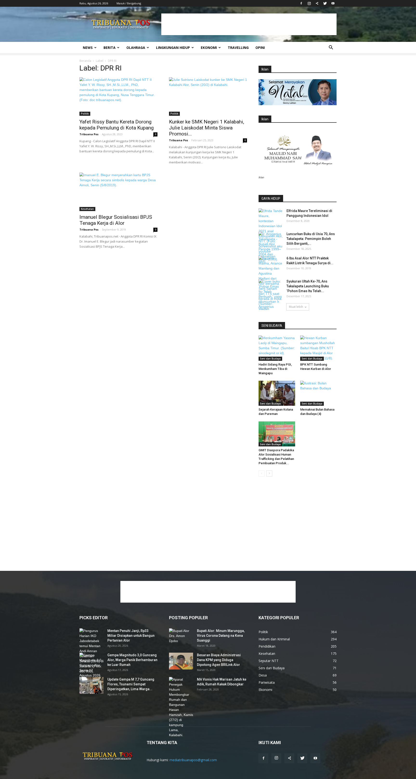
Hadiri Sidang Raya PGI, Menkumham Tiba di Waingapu (275, 369)
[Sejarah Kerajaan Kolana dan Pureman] (277, 393)
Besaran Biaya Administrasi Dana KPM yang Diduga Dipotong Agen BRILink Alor (219, 660)
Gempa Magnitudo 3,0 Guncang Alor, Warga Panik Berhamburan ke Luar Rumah (132, 660)
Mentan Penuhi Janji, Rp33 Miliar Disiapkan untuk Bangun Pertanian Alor (131, 635)
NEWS (88, 47)
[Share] (317, 3)
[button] (331, 48)
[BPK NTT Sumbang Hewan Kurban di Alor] (318, 348)
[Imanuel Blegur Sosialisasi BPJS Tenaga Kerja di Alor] (118, 192)
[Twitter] (325, 3)
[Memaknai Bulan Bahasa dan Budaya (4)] (318, 393)
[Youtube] (333, 3)
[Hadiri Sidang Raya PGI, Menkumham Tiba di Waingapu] (277, 348)
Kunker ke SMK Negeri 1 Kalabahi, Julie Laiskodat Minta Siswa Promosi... (206, 128)
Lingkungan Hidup (173, 47)
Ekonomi (209, 47)
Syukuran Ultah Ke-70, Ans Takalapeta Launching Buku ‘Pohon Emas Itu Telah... (307, 286)
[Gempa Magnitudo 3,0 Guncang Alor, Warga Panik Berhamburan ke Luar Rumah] (91, 668)
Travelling (238, 47)
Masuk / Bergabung (129, 3)
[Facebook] (301, 3)
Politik (85, 113)
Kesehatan (87, 209)
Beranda (85, 61)
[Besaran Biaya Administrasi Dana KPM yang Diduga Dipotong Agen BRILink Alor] (181, 661)
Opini (260, 47)
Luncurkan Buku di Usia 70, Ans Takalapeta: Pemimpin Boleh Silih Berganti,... (310, 238)
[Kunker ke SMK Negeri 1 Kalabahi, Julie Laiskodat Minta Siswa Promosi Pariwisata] (208, 96)
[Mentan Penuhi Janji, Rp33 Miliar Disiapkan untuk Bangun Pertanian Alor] (91, 651)
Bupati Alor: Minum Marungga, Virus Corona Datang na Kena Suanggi (221, 635)
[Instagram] (309, 3)
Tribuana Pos (88, 134)
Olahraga (135, 47)
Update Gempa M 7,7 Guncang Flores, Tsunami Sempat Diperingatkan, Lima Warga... (130, 684)
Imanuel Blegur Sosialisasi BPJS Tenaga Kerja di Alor (115, 220)
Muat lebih (296, 307)
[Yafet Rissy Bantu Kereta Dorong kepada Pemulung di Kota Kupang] (118, 96)
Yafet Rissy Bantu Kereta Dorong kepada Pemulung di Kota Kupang (116, 125)
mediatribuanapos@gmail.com (193, 760)
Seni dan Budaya (270, 358)
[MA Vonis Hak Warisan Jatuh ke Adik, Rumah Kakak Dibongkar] (181, 707)
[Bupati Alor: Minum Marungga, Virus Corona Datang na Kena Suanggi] (181, 636)
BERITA (110, 47)
